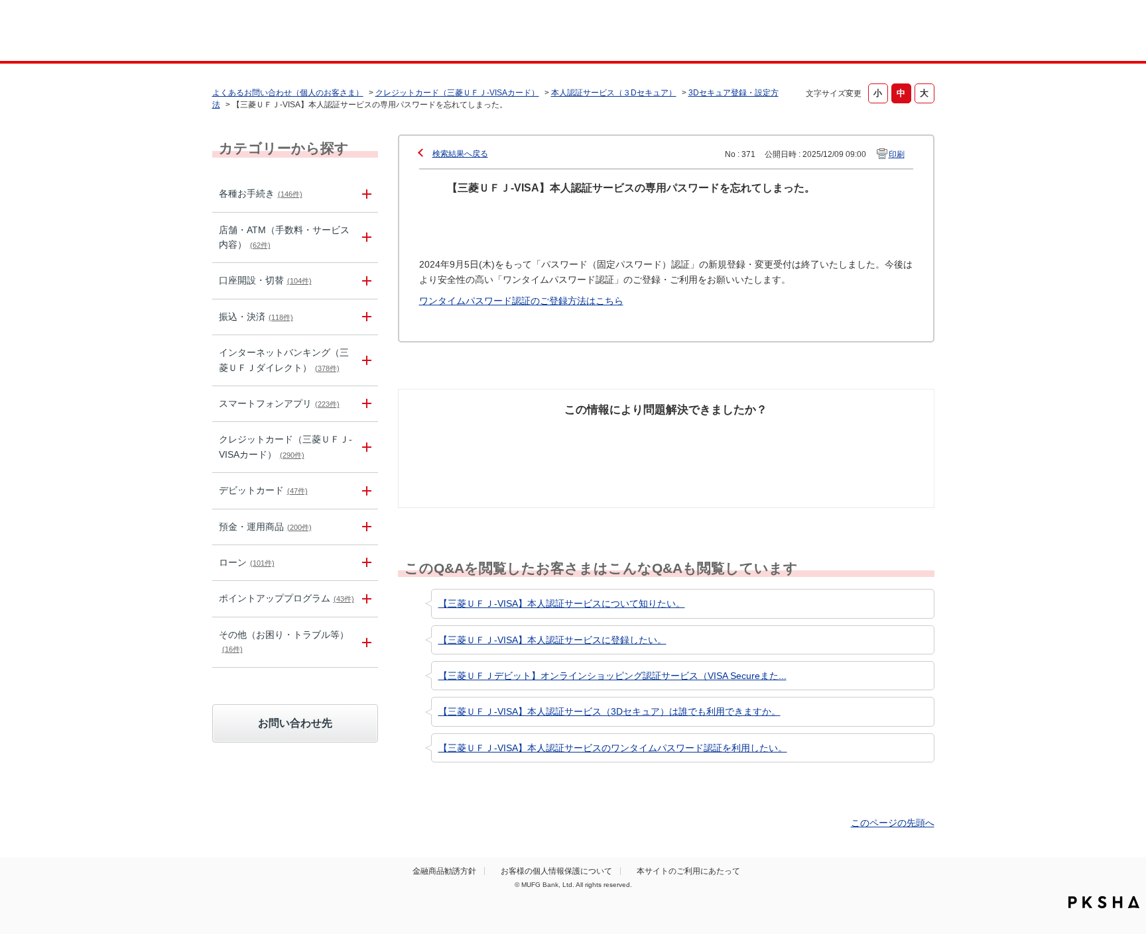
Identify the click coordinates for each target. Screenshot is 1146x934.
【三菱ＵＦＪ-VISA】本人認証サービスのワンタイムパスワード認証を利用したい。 (612, 748)
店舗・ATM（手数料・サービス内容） (284, 237)
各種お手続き (260, 193)
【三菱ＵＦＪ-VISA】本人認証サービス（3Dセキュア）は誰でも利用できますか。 (609, 711)
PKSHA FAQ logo (1103, 902)
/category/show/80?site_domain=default (364, 317)
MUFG (325, 32)
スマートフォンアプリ (279, 403)
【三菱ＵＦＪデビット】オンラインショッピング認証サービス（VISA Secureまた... (612, 675)
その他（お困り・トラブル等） (284, 641)
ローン (247, 562)
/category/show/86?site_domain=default (364, 193)
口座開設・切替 (265, 280)
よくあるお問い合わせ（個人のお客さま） (287, 92)
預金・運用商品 (265, 526)
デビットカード (263, 490)
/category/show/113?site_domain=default (364, 238)
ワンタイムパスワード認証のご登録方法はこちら (521, 300)
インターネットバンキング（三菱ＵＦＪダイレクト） (284, 359)
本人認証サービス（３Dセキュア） (613, 92)
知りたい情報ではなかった (837, 442)
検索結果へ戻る (460, 153)
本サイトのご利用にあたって (688, 871)
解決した (466, 435)
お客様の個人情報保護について (556, 871)
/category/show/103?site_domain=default (364, 562)
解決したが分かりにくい (608, 442)
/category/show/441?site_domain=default (364, 598)
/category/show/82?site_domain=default (364, 527)
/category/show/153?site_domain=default (364, 403)
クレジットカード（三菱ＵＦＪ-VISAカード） (457, 92)
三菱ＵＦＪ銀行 (827, 32)
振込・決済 (256, 316)
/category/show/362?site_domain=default (364, 447)
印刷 (897, 154)
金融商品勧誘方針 (444, 871)
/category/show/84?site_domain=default (364, 360)
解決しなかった (715, 435)
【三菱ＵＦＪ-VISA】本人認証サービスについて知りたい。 (561, 603)
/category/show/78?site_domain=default (364, 642)
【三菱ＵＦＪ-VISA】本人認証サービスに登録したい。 (552, 640)
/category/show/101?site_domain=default (364, 490)
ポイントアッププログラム (286, 598)
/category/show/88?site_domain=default (364, 280)
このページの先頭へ (892, 822)
